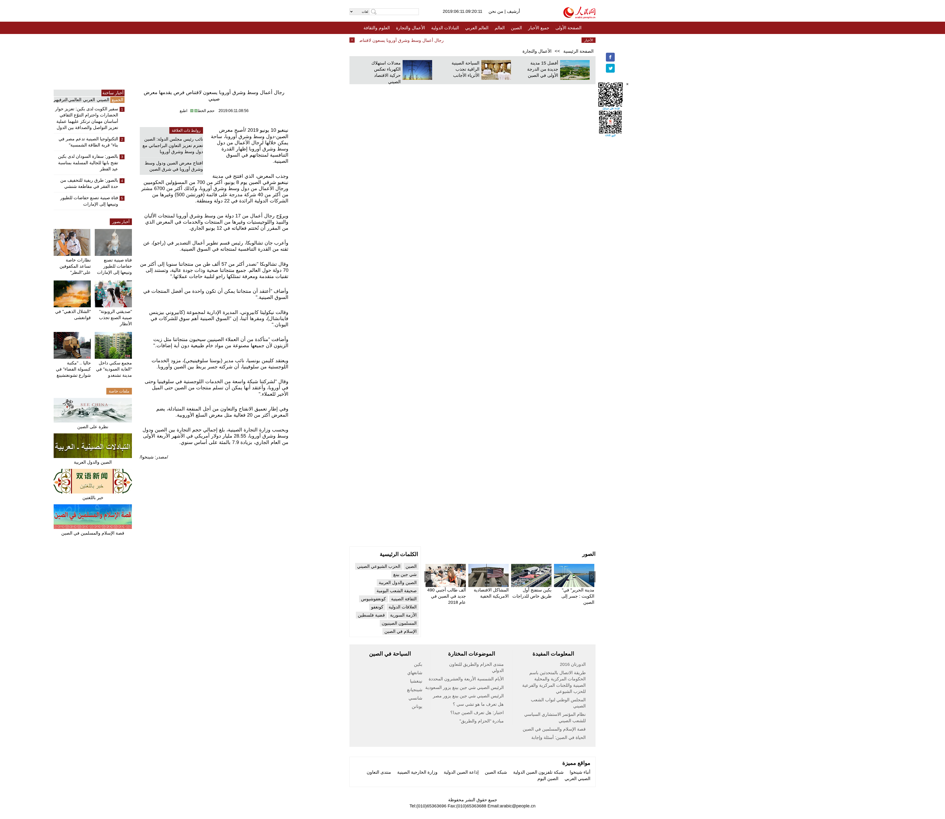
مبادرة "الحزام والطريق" (481, 721)
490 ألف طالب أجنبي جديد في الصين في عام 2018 (446, 596)
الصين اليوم (547, 778)
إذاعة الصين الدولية (461, 772)
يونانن (417, 706)
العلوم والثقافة (376, 27)
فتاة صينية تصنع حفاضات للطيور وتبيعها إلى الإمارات (89, 200)
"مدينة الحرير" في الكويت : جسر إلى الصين (577, 596)
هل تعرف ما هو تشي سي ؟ (478, 704)
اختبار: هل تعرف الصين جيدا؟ (477, 712)
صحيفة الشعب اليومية (397, 590)
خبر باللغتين (92, 497)
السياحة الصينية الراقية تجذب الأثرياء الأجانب (465, 69)
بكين (418, 664)
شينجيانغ (414, 689)
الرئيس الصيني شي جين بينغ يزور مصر (468, 695)
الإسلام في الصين (400, 631)
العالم (500, 27)
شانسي (415, 698)
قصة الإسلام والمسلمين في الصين (92, 533)
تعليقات (469, 40)
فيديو (451, 40)
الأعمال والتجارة (410, 27)
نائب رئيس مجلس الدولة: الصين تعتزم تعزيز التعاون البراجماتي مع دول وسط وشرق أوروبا (172, 145)
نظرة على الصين (92, 426)
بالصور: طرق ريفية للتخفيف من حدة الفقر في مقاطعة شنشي (89, 183)
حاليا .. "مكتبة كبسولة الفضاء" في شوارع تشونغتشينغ (73, 369)
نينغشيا (416, 681)
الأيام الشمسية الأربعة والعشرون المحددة (466, 678)
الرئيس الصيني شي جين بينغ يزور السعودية (464, 687)
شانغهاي (414, 672)
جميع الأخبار (538, 27)
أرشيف (513, 11)
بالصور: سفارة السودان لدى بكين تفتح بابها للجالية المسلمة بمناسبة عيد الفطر (88, 162)
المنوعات (490, 40)
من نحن (496, 11)
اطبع (183, 111)
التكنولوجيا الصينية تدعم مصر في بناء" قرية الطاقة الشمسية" (88, 141)
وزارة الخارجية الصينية (417, 772)
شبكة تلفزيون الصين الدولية (538, 772)
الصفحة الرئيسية (578, 51)
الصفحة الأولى (568, 27)
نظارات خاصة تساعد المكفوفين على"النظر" (75, 266)
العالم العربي (476, 27)
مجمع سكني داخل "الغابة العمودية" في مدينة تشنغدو (114, 369)
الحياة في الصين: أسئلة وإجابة (558, 737)
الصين (516, 27)
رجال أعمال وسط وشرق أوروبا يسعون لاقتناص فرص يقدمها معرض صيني (391, 40)
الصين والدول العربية (93, 462)
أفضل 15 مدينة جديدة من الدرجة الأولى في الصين (542, 69)
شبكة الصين (496, 772)
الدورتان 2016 (573, 664)
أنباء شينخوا (580, 772)
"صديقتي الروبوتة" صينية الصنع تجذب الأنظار (115, 317)
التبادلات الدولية (445, 27)
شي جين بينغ (405, 574)
